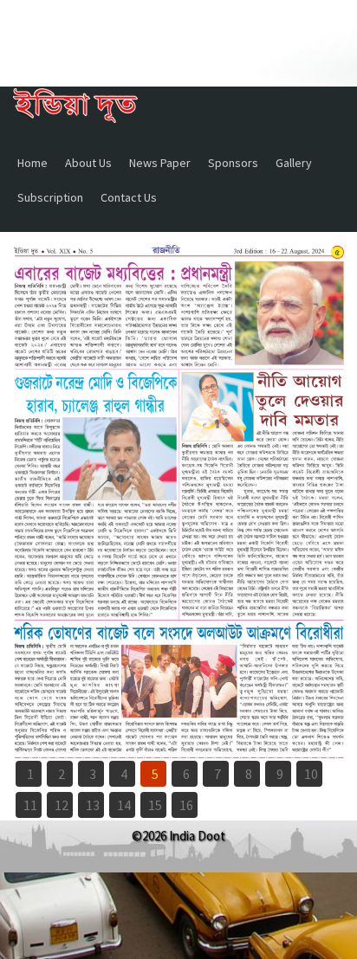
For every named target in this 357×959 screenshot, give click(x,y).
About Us (88, 163)
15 (155, 805)
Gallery (294, 163)
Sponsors (233, 163)
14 (124, 805)
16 (186, 805)
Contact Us (129, 197)
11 (30, 805)
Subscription (50, 197)
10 (311, 773)
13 (93, 805)
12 (61, 805)
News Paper (160, 163)
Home (32, 163)
